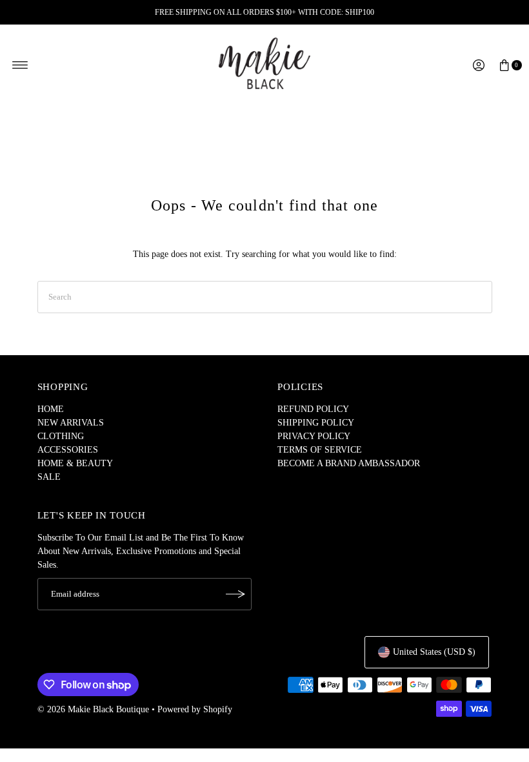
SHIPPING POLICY (315, 422)
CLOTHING (60, 436)
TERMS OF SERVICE (319, 450)
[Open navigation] (20, 65)
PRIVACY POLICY (313, 436)
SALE (49, 477)
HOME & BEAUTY (75, 463)
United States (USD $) (434, 652)
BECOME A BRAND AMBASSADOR (348, 463)
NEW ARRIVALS (70, 422)
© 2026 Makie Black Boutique (93, 709)
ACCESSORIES (67, 450)
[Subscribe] (235, 594)
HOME (50, 409)
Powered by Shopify (194, 709)
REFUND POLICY (313, 409)
